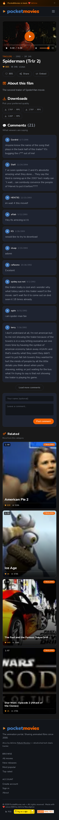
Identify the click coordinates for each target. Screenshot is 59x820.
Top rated (7, 771)
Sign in (6, 788)
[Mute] (36, 48)
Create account (10, 783)
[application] (29, 36)
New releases (10, 762)
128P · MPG (14, 116)
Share (26, 73)
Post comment (43, 421)
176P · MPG (14, 109)
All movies (8, 758)
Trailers (7, 56)
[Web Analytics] (45, 811)
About (6, 792)
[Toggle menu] (53, 11)
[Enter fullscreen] (53, 48)
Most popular (9, 767)
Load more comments (29, 387)
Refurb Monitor (23, 743)
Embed (42, 73)
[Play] (29, 36)
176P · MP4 (35, 109)
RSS (9, 811)
